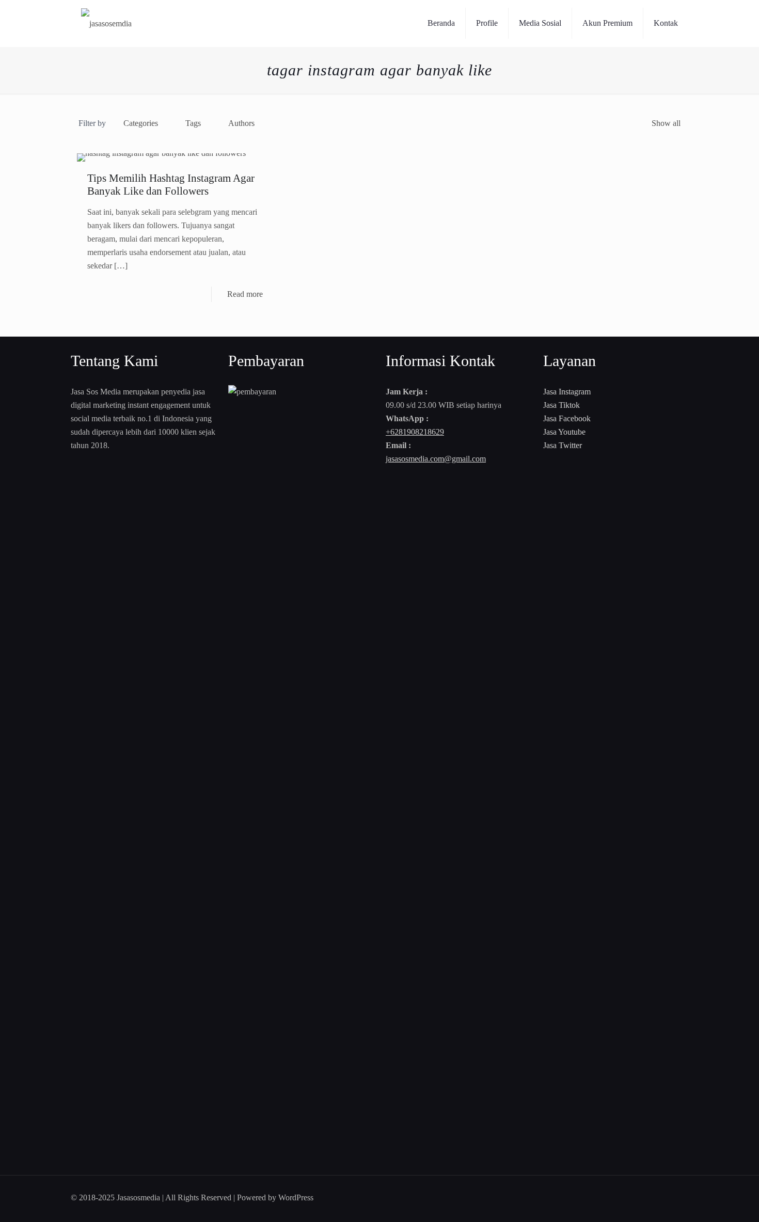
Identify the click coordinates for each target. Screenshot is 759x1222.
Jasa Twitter (562, 445)
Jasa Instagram (567, 391)
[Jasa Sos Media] (106, 23)
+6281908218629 (415, 431)
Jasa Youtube (564, 431)
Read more (245, 294)
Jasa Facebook (567, 418)
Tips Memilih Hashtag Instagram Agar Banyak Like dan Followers (171, 184)
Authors (241, 123)
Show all (666, 123)
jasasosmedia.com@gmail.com (436, 458)
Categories (140, 123)
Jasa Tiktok (561, 405)
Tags (193, 123)
